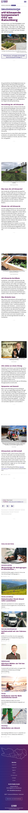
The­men (14, 772)
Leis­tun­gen (14, 777)
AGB (5, 794)
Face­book (13, 764)
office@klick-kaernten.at (15, 790)
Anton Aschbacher (4, 509)
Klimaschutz (16, 511)
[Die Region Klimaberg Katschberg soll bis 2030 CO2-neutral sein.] (14, 49)
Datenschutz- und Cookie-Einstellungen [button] (14, 798)
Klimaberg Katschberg (5, 511)
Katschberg (22, 509)
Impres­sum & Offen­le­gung (13, 794)
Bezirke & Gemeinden (6, 5)
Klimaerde (11, 511)
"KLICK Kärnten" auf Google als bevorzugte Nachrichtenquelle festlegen (14, 56)
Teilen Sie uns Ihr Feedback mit (16, 501)
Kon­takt (14, 780)
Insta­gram (13, 767)
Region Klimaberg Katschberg (6, 513)
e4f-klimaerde (17, 509)
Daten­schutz (21, 794)
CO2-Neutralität (11, 509)
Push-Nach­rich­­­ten (14, 775)
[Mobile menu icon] (25, 1)
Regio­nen (14, 770)
